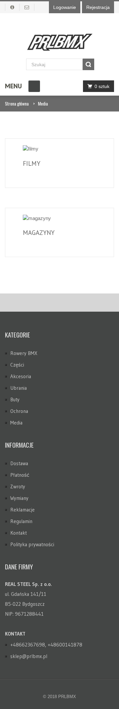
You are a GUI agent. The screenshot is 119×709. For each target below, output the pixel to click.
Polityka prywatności (32, 544)
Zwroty (17, 486)
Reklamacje (22, 510)
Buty (15, 399)
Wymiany (19, 498)
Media (43, 103)
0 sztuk (102, 86)
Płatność (19, 475)
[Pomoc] (12, 7)
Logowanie (64, 7)
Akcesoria (20, 376)
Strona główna (17, 103)
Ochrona (19, 411)
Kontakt (18, 533)
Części (17, 365)
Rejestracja (98, 7)
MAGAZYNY (39, 233)
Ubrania (18, 388)
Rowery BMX (23, 353)
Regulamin (21, 521)
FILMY (31, 163)
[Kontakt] (27, 7)
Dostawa (19, 463)
